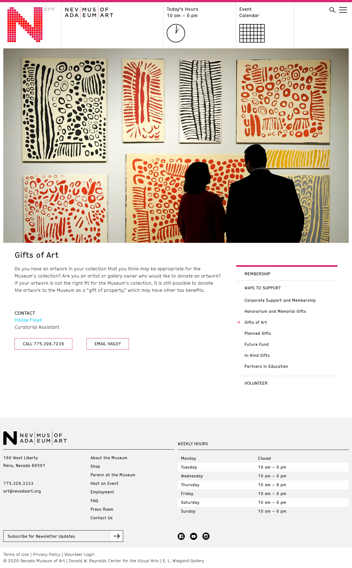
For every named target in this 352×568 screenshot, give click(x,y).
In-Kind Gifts (257, 355)
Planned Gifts (257, 333)
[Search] (332, 10)
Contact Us (101, 517)
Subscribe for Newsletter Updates (41, 536)
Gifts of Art (255, 322)
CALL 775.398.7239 (43, 343)
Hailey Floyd (28, 320)
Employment (102, 491)
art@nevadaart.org (22, 491)
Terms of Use (16, 554)
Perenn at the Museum (112, 474)
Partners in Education (266, 366)
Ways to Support (262, 287)
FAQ (94, 500)
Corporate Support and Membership (280, 300)
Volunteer (256, 383)
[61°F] (29, 40)
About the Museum (108, 457)
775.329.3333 (18, 483)
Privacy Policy (46, 554)
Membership (257, 273)
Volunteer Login (79, 554)
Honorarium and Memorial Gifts (275, 311)
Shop (95, 466)
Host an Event (104, 483)
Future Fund (256, 344)
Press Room (101, 509)
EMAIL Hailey (108, 343)
